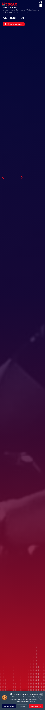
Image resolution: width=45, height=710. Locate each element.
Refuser (22, 706)
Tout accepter (36, 706)
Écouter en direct (15, 24)
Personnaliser (9, 706)
